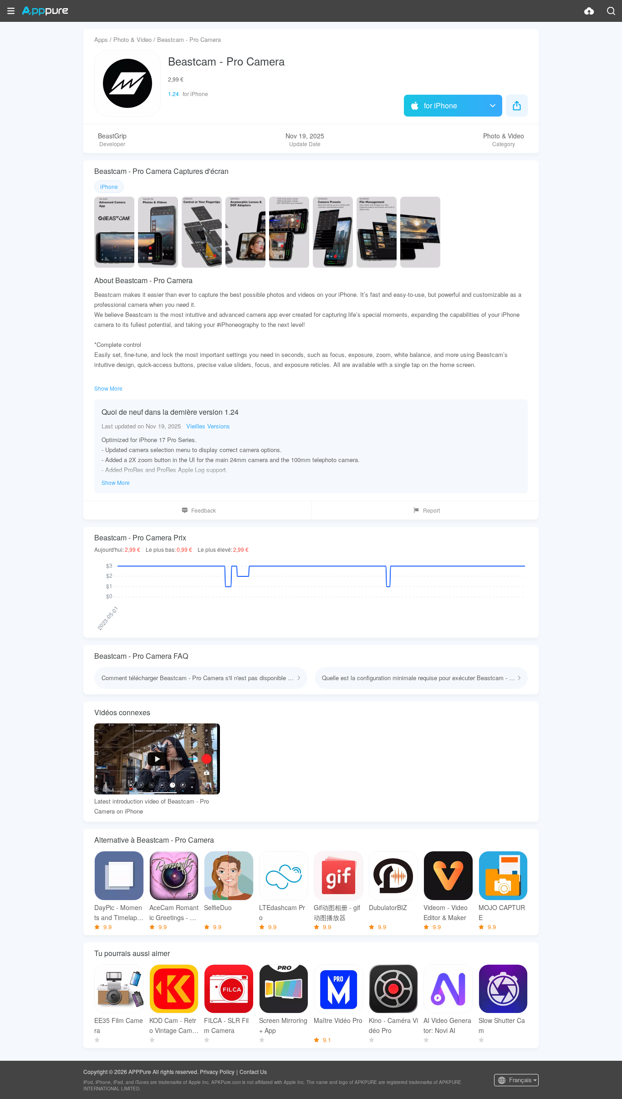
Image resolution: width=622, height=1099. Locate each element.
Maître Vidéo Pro (338, 1020)
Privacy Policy (217, 1071)
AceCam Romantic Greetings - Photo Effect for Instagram (174, 912)
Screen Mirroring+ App (283, 1025)
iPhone (109, 186)
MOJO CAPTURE (502, 912)
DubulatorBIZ (388, 907)
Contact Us (253, 1071)
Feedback (203, 510)
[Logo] (45, 10)
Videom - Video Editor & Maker (445, 912)
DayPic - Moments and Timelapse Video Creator (118, 912)
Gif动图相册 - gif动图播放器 (337, 912)
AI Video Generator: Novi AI (447, 1025)
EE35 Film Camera (118, 1025)
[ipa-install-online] (589, 11)
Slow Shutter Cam (502, 1025)
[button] (11, 11)
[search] (611, 11)
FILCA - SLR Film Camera (226, 1025)
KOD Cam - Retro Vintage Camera (173, 1025)
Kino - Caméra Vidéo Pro (393, 1025)
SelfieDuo (218, 907)
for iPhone (440, 105)
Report (431, 510)
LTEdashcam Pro (282, 912)
